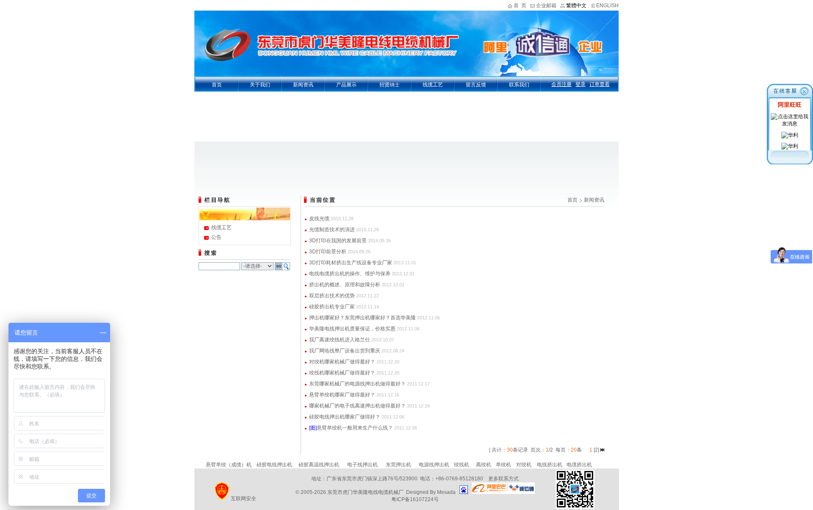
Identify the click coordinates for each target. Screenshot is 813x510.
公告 (216, 237)
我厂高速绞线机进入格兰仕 (339, 340)
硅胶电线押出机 (274, 465)
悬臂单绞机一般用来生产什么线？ (355, 428)
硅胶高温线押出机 (319, 465)
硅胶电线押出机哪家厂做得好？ (344, 417)
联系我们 (519, 85)
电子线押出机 (362, 465)
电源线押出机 (434, 465)
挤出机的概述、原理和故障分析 (344, 285)
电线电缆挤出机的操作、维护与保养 (349, 274)
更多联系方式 (503, 479)
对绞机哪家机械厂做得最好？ (342, 362)
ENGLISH (607, 5)
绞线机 (461, 465)
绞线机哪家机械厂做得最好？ (342, 373)
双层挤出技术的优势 (332, 296)
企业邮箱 (546, 5)
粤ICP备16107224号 (415, 499)
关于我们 (260, 85)
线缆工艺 (433, 85)
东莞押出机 (398, 465)
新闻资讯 (303, 85)
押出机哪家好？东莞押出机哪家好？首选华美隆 (362, 318)
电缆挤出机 (579, 465)
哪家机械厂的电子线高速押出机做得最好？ (357, 406)
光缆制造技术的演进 (332, 230)
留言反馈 (476, 85)
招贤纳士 (389, 85)
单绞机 (503, 465)
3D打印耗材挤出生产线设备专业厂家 (350, 263)
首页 (217, 85)
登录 (580, 84)
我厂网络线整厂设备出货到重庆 (344, 351)
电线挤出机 (549, 465)
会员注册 (561, 84)
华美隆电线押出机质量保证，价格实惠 (352, 329)
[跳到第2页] (602, 450)
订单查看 (599, 84)
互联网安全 (243, 499)
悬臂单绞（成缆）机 (229, 465)
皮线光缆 (319, 219)
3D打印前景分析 (327, 252)
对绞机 (523, 465)
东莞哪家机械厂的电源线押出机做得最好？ (357, 384)
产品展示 (346, 85)
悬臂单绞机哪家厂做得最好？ (342, 395)
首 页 (520, 5)
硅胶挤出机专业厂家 (332, 307)
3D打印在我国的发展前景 (338, 241)
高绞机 (483, 465)
